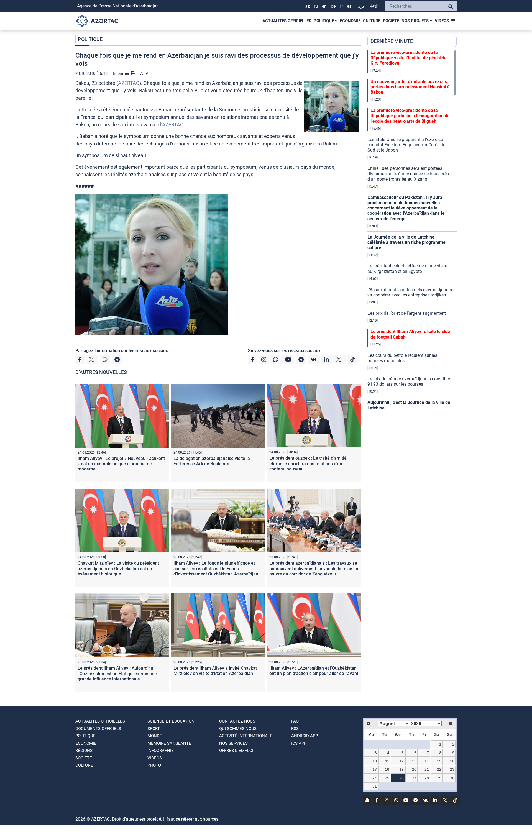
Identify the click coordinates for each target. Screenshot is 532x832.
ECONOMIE (350, 20)
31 (374, 786)
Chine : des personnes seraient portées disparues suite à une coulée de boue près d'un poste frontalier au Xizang (408, 173)
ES (349, 6)
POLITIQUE (324, 20)
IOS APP (298, 743)
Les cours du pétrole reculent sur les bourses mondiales (402, 358)
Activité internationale (245, 735)
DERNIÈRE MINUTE (391, 41)
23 (452, 769)
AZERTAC (128, 83)
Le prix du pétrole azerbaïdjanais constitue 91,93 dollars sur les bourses (408, 381)
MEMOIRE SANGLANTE (169, 743)
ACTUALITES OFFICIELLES (286, 20)
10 (374, 761)
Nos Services (233, 743)
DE (333, 6)
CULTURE (371, 20)
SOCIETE (391, 20)
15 (439, 761)
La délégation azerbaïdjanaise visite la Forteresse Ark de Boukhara (211, 461)
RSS (295, 728)
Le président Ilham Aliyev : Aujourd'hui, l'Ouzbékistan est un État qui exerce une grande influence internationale (117, 673)
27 (414, 778)
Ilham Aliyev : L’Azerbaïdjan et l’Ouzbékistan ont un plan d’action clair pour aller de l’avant (313, 670)
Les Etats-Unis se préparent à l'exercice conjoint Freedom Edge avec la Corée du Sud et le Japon (406, 145)
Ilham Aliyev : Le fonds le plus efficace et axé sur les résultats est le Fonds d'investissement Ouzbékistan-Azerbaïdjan (215, 568)
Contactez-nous (237, 721)
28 (426, 778)
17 (374, 769)
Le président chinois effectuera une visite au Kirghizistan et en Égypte (407, 268)
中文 (374, 6)
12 (401, 761)
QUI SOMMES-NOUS (238, 728)
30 (452, 778)
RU (316, 6)
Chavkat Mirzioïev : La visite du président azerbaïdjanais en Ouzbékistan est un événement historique (118, 568)
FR (341, 6)
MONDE (154, 735)
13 (414, 761)
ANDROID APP (304, 735)
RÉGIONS (84, 750)
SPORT (153, 728)
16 (452, 761)
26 (401, 778)
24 (374, 778)
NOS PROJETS (415, 20)
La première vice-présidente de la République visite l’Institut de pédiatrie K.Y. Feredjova (408, 58)
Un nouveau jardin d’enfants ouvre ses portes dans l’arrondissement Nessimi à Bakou (410, 87)
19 (401, 769)
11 (387, 761)
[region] (412, 230)
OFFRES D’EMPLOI (236, 750)
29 (439, 778)
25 (387, 778)
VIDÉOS (442, 20)
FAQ (295, 721)
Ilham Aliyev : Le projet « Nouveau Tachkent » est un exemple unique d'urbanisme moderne (121, 464)
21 (426, 769)
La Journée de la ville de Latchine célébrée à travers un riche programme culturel (406, 242)
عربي (360, 6)
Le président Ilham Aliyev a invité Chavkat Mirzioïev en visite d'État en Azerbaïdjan (215, 670)
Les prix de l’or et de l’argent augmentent (406, 313)
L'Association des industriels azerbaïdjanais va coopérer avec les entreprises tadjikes (409, 292)
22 (439, 769)
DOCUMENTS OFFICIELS (98, 728)
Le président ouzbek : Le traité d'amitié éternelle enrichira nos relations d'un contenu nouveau (308, 463)
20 (414, 769)
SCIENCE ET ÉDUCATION (171, 721)
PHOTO (154, 765)
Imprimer (122, 73)
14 (426, 761)
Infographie (160, 750)
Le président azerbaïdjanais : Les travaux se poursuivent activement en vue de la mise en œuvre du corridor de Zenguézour (313, 568)
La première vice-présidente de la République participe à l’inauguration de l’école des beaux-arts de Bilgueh (410, 116)
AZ (307, 6)
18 (387, 769)
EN (324, 6)
